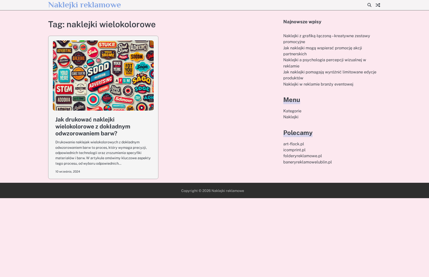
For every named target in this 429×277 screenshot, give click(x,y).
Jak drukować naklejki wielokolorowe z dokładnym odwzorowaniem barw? (92, 126)
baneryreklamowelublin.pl (307, 162)
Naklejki (290, 117)
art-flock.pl (293, 144)
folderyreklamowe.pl (302, 156)
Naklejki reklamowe (84, 4)
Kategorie (292, 111)
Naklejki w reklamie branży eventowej (318, 84)
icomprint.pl (294, 150)
